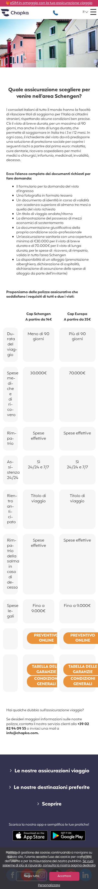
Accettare (64, 876)
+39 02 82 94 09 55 (56, 10)
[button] (85, 12)
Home (21, 14)
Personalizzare (49, 885)
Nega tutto (31, 876)
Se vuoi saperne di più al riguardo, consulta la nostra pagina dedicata (49, 863)
